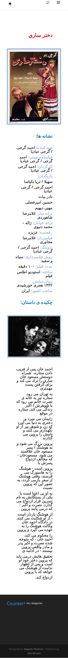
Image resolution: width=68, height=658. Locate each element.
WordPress (34, 653)
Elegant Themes (33, 649)
